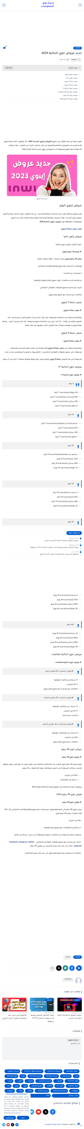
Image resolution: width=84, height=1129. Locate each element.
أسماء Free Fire (35, 1076)
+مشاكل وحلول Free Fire (33, 1071)
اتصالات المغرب (13, 1071)
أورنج (17, 1086)
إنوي (25, 1086)
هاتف (47, 1096)
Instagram (22, 842)
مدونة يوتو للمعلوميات (47, 5)
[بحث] (3, 5)
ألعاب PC (60, 1086)
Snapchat (78, 846)
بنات (8, 1086)
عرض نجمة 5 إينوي (71, 81)
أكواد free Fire (73, 1081)
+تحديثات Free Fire (54, 1071)
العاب (10, 1081)
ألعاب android (73, 1086)
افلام (23, 1076)
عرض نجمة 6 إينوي (71, 85)
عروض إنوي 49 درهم (70, 95)
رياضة (30, 1091)
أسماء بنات (66, 1076)
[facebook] (52, 1112)
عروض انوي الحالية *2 (70, 88)
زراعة (21, 1091)
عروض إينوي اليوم (71, 74)
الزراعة (30, 1081)
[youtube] (38, 1112)
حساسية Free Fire (60, 1091)
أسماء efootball (52, 1076)
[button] (72, 968)
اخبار (76, 1076)
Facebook (13, 842)
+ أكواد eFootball (72, 1071)
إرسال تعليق (73, 1040)
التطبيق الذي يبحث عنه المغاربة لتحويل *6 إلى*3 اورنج (59, 554)
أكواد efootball (12, 1076)
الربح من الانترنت (45, 1081)
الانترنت (77, 48)
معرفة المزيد (10, 1118)
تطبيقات (75, 1091)
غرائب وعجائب (73, 1096)
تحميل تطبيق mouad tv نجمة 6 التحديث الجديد (61, 541)
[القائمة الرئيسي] (80, 5)
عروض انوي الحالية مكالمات (68, 92)
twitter (31, 842)
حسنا (23, 1118)
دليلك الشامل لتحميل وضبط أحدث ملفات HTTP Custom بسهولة (54, 547)
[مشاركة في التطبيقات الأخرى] (52, 968)
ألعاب (20, 1081)
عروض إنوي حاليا (71, 78)
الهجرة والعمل (37, 1086)
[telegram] (31, 1112)
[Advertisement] (42, 29)
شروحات (10, 1091)
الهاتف (49, 1086)
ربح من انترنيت (43, 1091)
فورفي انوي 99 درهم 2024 (69, 99)
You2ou (73, 59)
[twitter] (45, 1112)
